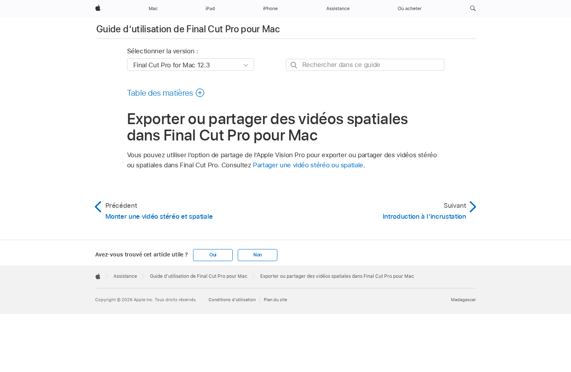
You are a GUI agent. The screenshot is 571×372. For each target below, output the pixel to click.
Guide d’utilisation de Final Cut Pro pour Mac (188, 29)
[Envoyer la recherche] (294, 65)
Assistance (125, 276)
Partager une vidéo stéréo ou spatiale (308, 165)
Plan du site (275, 299)
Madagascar (463, 299)
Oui (212, 255)
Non (257, 255)
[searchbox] (365, 65)
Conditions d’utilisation (232, 299)
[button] (473, 8)
